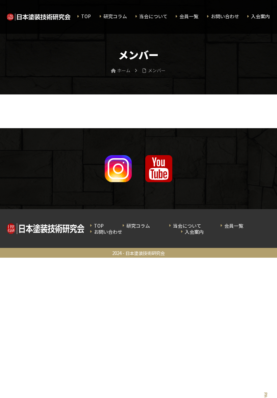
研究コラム (138, 225)
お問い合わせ (108, 231)
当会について (187, 225)
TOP (99, 225)
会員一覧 (233, 225)
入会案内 (194, 231)
